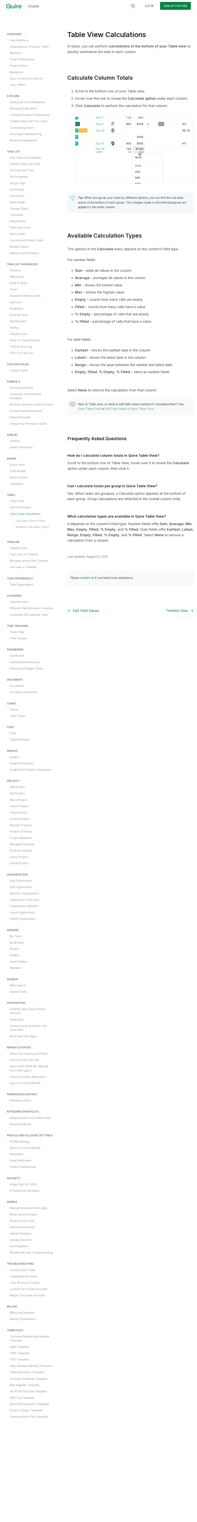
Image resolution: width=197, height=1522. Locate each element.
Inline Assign (17, 202)
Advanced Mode (20, 1124)
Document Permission (23, 692)
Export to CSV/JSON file (25, 1083)
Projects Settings (21, 850)
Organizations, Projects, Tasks (29, 46)
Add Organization (21, 880)
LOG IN (149, 5)
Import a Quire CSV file (24, 1059)
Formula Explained (21, 387)
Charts (14, 709)
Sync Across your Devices (26, 78)
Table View (17, 501)
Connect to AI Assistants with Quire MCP (28, 1028)
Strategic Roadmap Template (28, 1378)
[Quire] (14, 6)
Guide (33, 6)
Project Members (21, 837)
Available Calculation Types (32, 526)
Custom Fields (19, 370)
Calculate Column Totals (30, 520)
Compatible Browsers (23, 1276)
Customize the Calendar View (29, 614)
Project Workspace (22, 59)
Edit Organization (21, 887)
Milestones (17, 276)
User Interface (19, 40)
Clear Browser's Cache (24, 1282)
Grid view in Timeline (23, 567)
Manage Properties (22, 844)
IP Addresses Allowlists (24, 1190)
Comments (16, 214)
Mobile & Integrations (23, 140)
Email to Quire (18, 283)
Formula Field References (26, 411)
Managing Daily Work (23, 108)
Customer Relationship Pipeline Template (29, 1338)
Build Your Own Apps (23, 1036)
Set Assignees (19, 176)
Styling (14, 327)
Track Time (17, 632)
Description (17, 195)
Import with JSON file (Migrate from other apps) (29, 1068)
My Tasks (16, 936)
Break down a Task (22, 1220)
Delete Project (19, 863)
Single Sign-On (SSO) (23, 1184)
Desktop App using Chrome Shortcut (27, 1011)
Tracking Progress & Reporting (29, 114)
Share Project (18, 812)
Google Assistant (21, 1239)
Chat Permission (20, 739)
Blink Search (18, 985)
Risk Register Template (24, 1385)
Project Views (19, 65)
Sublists (15, 440)
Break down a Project (24, 1214)
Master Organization (23, 1319)
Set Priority (17, 189)
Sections (15, 270)
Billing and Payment (22, 1312)
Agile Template (19, 1346)
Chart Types (18, 716)
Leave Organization (22, 912)
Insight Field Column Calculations (30, 769)
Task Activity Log (21, 346)
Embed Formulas (20, 417)
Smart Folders (18, 961)
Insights (14, 757)
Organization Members (24, 906)
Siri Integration (19, 1246)
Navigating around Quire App (28, 1208)
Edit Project (17, 793)
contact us (87, 578)
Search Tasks (18, 991)
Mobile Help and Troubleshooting (31, 1252)
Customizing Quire (21, 127)
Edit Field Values (20, 507)
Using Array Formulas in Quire (28, 423)
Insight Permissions (22, 763)
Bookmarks (17, 942)
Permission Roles (20, 1100)
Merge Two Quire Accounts (27, 1295)
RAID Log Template (22, 1397)
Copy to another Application (28, 1076)
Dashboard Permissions (25, 662)
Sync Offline (17, 84)
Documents (17, 685)
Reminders (16, 1154)
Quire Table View (89, 409)
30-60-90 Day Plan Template (28, 1391)
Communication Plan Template (29, 1416)
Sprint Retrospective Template (29, 1404)
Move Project (18, 799)
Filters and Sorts (20, 227)
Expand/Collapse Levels (25, 295)
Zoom (13, 289)
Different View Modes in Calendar (31, 608)
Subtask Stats (19, 334)
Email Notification (21, 1160)
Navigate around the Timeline (29, 560)
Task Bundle (18, 471)
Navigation (16, 72)
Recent (14, 948)
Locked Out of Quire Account (28, 1289)
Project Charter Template (26, 1410)
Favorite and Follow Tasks (26, 240)
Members (16, 53)
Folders (14, 955)
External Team (19, 314)
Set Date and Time (22, 170)
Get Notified (18, 321)
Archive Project (19, 818)
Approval (15, 302)
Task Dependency (21, 584)
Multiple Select (19, 246)
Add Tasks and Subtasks (25, 157)
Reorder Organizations (24, 893)
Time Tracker (18, 638)
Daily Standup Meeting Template (31, 1365)
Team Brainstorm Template (27, 1372)
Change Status (19, 208)
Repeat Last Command (24, 253)
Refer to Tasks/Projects (25, 340)
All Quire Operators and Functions (31, 404)
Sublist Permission (21, 447)
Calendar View (19, 601)
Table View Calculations (25, 513)
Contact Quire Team (23, 1270)
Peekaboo (16, 308)
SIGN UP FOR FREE (175, 5)
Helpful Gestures (20, 1233)
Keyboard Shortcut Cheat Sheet (30, 1117)
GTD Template (19, 1359)
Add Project (17, 787)
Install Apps (17, 1019)
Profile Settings (19, 1141)
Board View (17, 464)
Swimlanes (16, 483)
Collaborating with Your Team (29, 121)
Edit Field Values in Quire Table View (129, 409)
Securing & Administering (26, 134)
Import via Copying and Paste (29, 1053)
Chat (13, 733)
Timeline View (19, 548)
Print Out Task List (21, 353)
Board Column (19, 477)
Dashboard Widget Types (26, 668)
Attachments (18, 221)
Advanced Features (22, 1227)
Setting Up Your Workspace (27, 102)
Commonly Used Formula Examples (25, 396)
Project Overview (21, 831)
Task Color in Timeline (24, 554)
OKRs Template (20, 1353)
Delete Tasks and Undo (25, 164)
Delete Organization (23, 918)
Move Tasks (17, 233)
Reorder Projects (21, 825)
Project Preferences (23, 1166)
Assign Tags (17, 183)
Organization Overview (24, 899)
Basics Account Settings (25, 1147)
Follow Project (19, 806)
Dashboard (17, 655)
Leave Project (19, 856)
